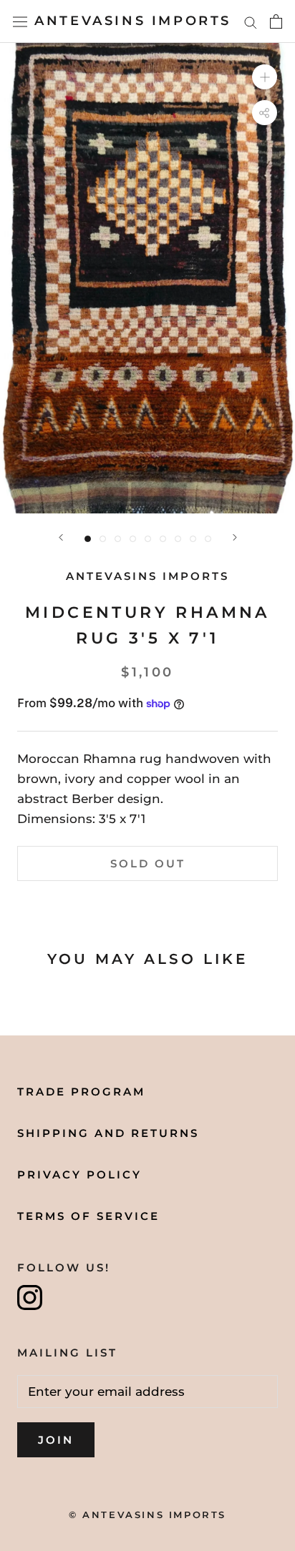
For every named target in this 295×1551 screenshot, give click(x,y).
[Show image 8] (193, 539)
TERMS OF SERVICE (88, 1216)
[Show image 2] (103, 539)
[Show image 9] (208, 539)
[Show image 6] (163, 539)
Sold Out (147, 863)
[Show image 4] (133, 539)
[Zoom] (264, 76)
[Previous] (61, 537)
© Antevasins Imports (147, 1514)
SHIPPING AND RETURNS (108, 1133)
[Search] (250, 21)
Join (56, 1440)
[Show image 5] (148, 539)
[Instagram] (29, 1297)
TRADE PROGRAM (81, 1091)
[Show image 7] (178, 539)
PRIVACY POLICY (79, 1174)
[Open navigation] (20, 21)
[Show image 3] (118, 539)
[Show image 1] (87, 539)
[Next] (235, 537)
